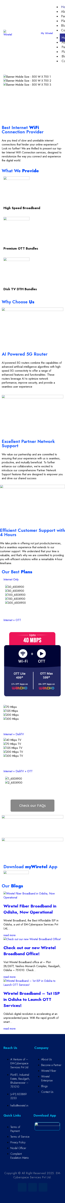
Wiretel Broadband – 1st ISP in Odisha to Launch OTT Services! (31, 999)
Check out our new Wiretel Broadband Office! (29, 951)
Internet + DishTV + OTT (18, 771)
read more (9, 935)
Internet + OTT (12, 620)
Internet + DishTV (13, 734)
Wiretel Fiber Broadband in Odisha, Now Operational (29, 909)
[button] (32, 89)
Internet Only (11, 579)
